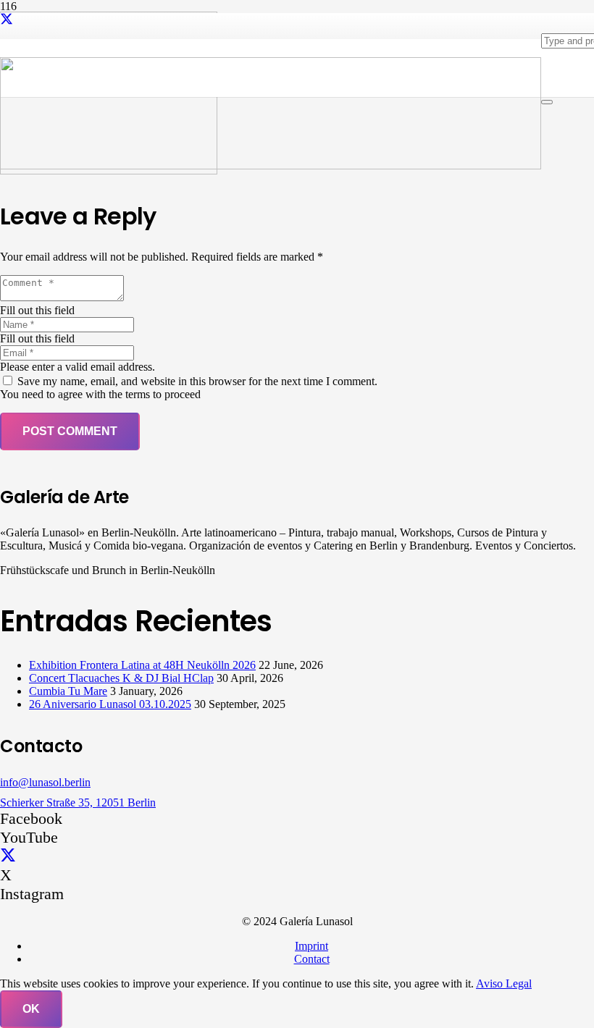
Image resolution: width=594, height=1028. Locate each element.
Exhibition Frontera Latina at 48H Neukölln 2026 (142, 665)
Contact (312, 959)
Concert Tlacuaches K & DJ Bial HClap (121, 678)
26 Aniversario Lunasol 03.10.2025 (110, 704)
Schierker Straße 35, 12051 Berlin (78, 802)
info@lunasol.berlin (45, 782)
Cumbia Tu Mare (68, 691)
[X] (6, 19)
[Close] (547, 102)
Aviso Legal (504, 983)
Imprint (311, 946)
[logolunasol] (270, 165)
